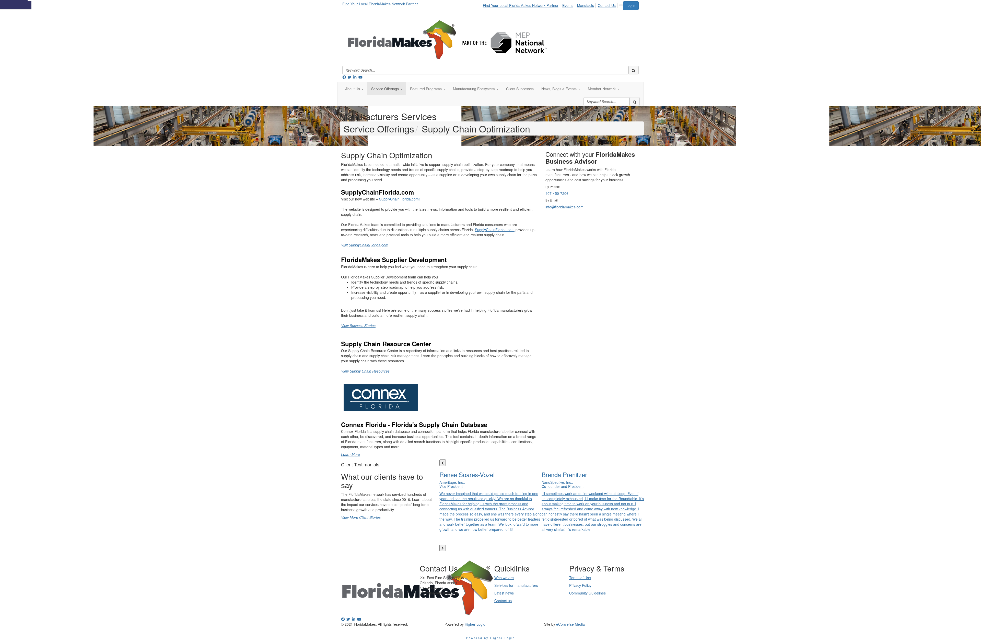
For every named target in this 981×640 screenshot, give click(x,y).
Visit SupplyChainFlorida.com (364, 245)
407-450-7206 (556, 193)
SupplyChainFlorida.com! (399, 198)
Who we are (504, 577)
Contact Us (607, 5)
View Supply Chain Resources (365, 371)
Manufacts (585, 5)
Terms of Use (580, 577)
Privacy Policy (580, 585)
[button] (354, 88)
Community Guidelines (587, 593)
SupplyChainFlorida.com (495, 229)
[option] (490, 500)
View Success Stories (358, 325)
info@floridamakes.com (564, 206)
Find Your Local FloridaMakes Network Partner (380, 3)
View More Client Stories (361, 517)
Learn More (350, 454)
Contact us (503, 600)
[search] (633, 70)
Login (630, 5)
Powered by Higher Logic (490, 638)
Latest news (504, 593)
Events (567, 5)
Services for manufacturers (516, 585)
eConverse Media (570, 624)
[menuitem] (522, 4)
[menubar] (550, 4)
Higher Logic (475, 624)
